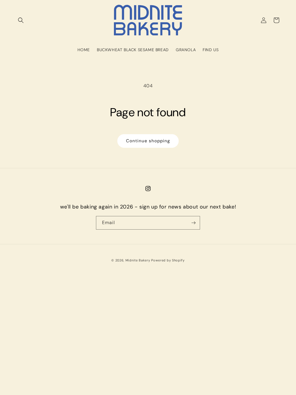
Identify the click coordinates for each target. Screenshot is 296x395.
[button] (20, 20)
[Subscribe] (193, 223)
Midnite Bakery (137, 260)
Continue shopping (148, 141)
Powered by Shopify (168, 260)
